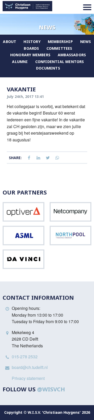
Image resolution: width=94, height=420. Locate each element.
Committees (59, 48)
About (9, 41)
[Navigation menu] (87, 7)
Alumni (20, 61)
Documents (48, 68)
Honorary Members (30, 54)
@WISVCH (51, 389)
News (85, 41)
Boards (31, 48)
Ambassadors (72, 54)
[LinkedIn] (38, 158)
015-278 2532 (25, 357)
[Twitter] (48, 158)
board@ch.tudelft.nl (30, 367)
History (32, 41)
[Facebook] (29, 158)
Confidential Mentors (59, 61)
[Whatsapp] (57, 158)
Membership (60, 41)
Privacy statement (28, 378)
